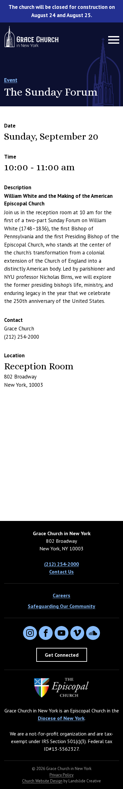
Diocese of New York (61, 718)
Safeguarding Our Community (61, 606)
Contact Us (61, 571)
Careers (61, 595)
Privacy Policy (61, 775)
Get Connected (62, 655)
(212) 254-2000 (61, 564)
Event (10, 80)
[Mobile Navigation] (112, 40)
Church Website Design (42, 781)
